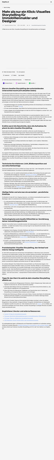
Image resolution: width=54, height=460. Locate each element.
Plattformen (28, 79)
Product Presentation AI (31, 242)
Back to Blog (7, 7)
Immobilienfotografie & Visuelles (38, 25)
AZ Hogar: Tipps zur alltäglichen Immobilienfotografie (18, 318)
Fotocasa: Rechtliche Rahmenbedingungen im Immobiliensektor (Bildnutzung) (25, 316)
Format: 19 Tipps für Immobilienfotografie (15, 314)
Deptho (40, 304)
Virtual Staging (30, 231)
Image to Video (21, 186)
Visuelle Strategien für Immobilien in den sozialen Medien (33, 325)
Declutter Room (13, 204)
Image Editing (23, 237)
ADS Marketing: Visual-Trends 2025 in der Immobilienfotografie (21, 320)
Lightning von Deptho (31, 174)
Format (20, 106)
